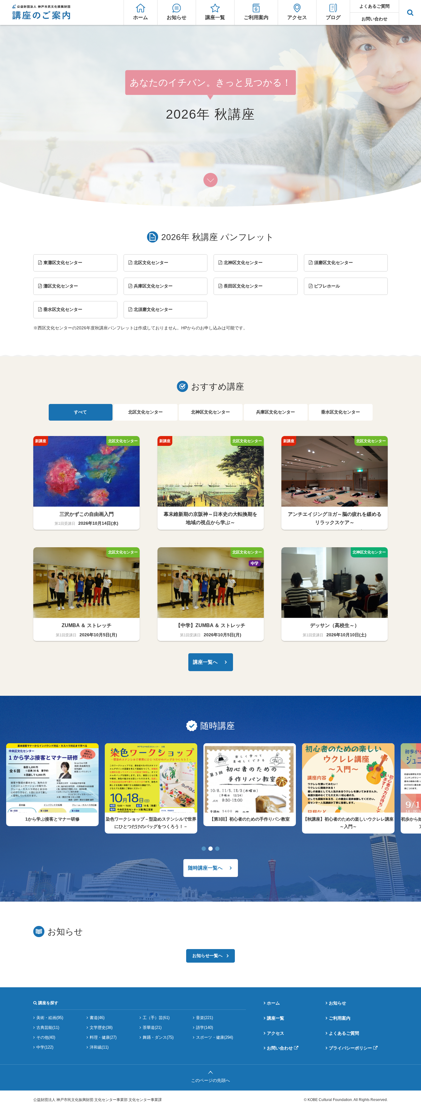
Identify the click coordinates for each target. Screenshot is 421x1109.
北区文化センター (151, 262)
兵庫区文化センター (153, 285)
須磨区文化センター (333, 262)
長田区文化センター (243, 285)
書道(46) (97, 1017)
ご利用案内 (256, 17)
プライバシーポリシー (350, 1048)
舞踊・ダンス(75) (158, 1037)
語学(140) (204, 1027)
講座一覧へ (205, 662)
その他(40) (45, 1037)
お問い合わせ (374, 18)
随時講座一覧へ (205, 867)
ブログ (333, 17)
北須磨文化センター (153, 309)
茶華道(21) (152, 1027)
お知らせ (176, 17)
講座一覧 (215, 17)
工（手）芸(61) (156, 1017)
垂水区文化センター (62, 309)
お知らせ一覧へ (207, 955)
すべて (80, 412)
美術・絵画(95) (49, 1017)
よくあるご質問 (374, 6)
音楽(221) (204, 1017)
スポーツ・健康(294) (214, 1037)
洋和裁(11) (99, 1047)
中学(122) (44, 1047)
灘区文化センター (60, 285)
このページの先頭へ (210, 1080)
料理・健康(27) (103, 1037)
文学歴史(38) (101, 1027)
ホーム (140, 17)
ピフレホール (327, 285)
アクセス (297, 17)
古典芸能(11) (47, 1027)
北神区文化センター (243, 262)
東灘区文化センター (62, 262)
